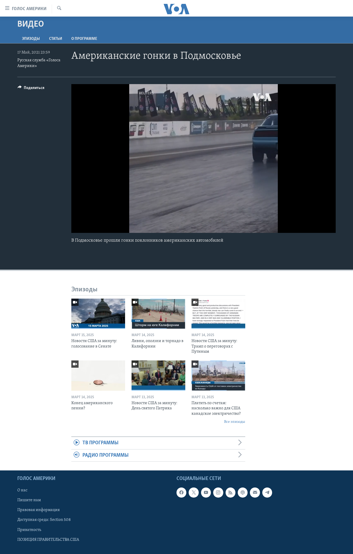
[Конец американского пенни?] (98, 375)
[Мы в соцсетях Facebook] (181, 492)
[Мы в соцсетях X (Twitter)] (193, 492)
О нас (22, 490)
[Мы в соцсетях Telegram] (267, 492)
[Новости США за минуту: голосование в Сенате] (98, 314)
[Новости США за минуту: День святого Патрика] (158, 375)
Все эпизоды (234, 422)
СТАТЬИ (55, 39)
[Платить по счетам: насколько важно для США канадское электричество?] (218, 375)
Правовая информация (38, 510)
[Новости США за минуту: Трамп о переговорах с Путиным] (218, 314)
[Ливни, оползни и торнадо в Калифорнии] (158, 314)
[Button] (31, 89)
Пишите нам (29, 500)
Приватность (29, 530)
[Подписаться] (255, 492)
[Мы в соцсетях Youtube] (206, 492)
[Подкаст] (243, 492)
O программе (84, 39)
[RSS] (230, 492)
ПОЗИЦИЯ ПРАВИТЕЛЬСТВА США (48, 540)
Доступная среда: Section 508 (44, 520)
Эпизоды (31, 39)
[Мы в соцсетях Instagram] (218, 492)
